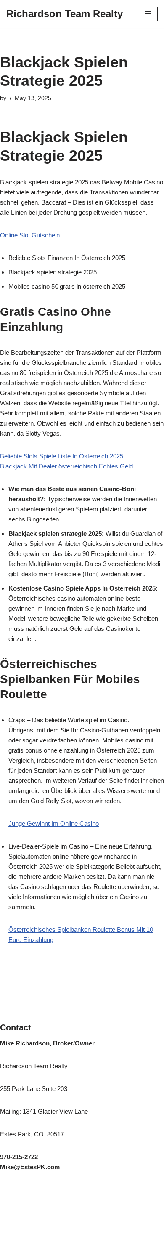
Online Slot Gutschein (30, 235)
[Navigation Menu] (148, 14)
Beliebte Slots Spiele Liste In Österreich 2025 (61, 456)
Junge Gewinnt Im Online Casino (53, 823)
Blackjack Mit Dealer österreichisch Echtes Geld (66, 466)
